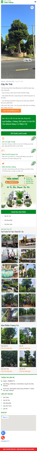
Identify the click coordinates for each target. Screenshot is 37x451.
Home (3, 81)
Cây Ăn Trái (10, 81)
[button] (35, 2)
